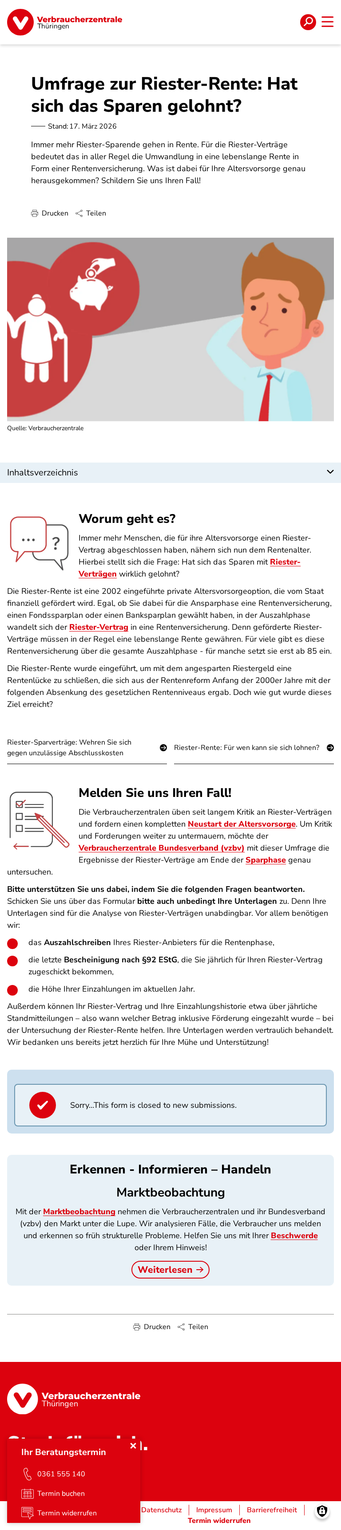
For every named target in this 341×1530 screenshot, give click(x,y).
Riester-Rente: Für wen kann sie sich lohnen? (246, 748)
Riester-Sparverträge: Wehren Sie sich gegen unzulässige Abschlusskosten (69, 748)
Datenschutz (161, 1510)
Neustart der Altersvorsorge (242, 824)
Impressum (214, 1510)
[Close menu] (133, 1445)
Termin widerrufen (219, 1521)
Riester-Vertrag (98, 627)
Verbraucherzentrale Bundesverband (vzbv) (162, 848)
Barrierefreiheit (272, 1510)
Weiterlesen (165, 1269)
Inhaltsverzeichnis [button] (42, 473)
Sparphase (266, 860)
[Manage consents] (322, 1511)
